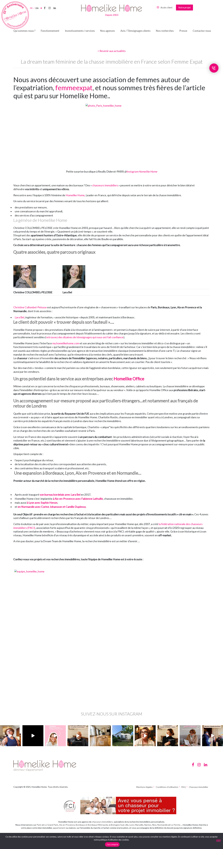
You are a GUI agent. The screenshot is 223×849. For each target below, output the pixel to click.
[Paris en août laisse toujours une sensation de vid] (10, 735)
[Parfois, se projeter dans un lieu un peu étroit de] (190, 735)
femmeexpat (74, 88)
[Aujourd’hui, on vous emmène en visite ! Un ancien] (32, 735)
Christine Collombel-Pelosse (30, 307)
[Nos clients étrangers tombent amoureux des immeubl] (145, 735)
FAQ (183, 787)
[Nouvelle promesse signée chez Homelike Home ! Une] (122, 735)
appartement (59, 828)
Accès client (166, 7)
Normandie (162, 824)
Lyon (131, 824)
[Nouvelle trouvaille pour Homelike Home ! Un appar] (100, 735)
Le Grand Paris (51, 824)
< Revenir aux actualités (112, 51)
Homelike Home (75, 195)
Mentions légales (144, 787)
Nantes (147, 824)
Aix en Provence (67, 824)
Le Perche (175, 824)
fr (32, 8)
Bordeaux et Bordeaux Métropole (92, 824)
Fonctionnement (50, 30)
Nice (154, 824)
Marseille (139, 824)
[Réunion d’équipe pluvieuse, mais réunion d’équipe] (212, 735)
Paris (39, 824)
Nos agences (107, 30)
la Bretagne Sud (116, 824)
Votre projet (184, 7)
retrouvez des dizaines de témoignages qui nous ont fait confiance (84, 337)
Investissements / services (80, 30)
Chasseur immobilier (198, 787)
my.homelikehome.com (66, 343)
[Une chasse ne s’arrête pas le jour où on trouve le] (167, 735)
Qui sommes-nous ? (24, 30)
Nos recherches (165, 30)
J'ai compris (112, 844)
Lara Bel (19, 317)
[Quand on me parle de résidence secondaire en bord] (55, 735)
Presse (183, 30)
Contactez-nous (202, 30)
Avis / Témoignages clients (135, 30)
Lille (126, 824)
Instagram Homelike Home (141, 171)
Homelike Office (129, 378)
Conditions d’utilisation (167, 787)
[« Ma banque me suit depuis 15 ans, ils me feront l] (77, 735)
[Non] (218, 840)
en (37, 8)
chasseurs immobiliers (105, 185)
